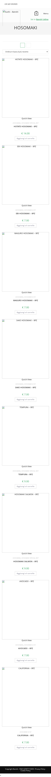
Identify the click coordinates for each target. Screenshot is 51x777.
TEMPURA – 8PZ (25, 474)
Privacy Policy (40, 769)
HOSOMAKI (17, 123)
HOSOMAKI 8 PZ (30, 210)
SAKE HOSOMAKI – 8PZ (25, 387)
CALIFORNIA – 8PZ (25, 735)
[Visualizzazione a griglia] (22, 45)
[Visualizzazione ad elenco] (28, 45)
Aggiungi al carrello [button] (25, 138)
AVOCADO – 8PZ (25, 648)
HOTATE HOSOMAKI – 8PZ (25, 126)
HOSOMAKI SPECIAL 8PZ (29, 123)
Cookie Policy (25, 770)
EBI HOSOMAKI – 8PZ (25, 213)
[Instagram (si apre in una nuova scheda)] (47, 4)
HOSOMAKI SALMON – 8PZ (25, 561)
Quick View (26, 118)
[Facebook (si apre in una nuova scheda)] (44, 4)
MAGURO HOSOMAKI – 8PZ (25, 300)
